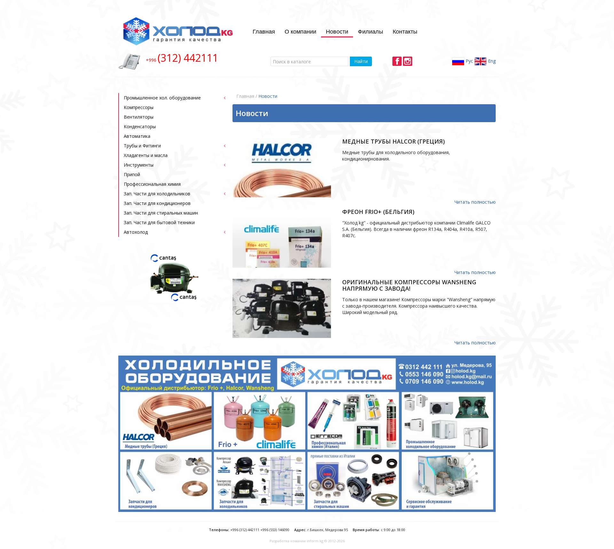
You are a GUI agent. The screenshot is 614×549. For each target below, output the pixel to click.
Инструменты (139, 165)
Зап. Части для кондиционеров (157, 203)
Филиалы (370, 31)
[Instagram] (407, 61)
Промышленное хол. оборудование (162, 98)
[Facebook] (397, 61)
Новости (337, 31)
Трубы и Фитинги (142, 146)
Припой (132, 174)
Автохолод (136, 232)
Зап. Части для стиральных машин (161, 213)
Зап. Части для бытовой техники (159, 222)
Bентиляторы (139, 117)
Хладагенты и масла (146, 155)
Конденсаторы (140, 126)
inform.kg (315, 540)
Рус (468, 61)
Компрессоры (139, 107)
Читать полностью (475, 202)
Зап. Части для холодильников (157, 194)
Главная (264, 31)
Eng (491, 61)
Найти (361, 61)
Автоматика (137, 136)
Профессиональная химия (152, 184)
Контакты (405, 31)
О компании (300, 31)
